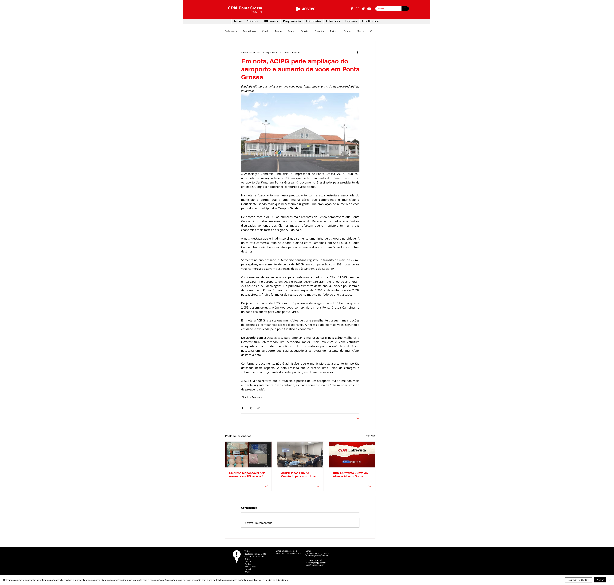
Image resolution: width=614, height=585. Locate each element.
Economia (257, 397)
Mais (359, 31)
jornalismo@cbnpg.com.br (317, 553)
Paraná (278, 31)
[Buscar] (405, 8)
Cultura (346, 31)
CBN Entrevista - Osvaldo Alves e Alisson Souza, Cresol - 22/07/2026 (350, 474)
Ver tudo (370, 435)
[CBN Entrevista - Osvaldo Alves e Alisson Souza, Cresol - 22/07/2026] (352, 454)
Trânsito (304, 31)
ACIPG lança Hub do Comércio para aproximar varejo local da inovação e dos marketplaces (299, 474)
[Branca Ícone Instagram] (357, 9)
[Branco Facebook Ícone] (352, 9)
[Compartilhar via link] (258, 408)
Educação (319, 31)
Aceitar (600, 579)
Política (333, 31)
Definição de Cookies (578, 579)
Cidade (265, 31)
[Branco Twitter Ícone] (363, 9)
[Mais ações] (357, 52)
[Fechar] (610, 579)
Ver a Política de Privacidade (273, 579)
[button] (371, 31)
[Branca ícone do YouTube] (369, 9)
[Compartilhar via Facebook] (242, 408)
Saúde (291, 31)
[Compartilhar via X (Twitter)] (250, 408)
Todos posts (231, 31)
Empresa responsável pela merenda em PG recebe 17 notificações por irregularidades (247, 474)
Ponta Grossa (249, 31)
